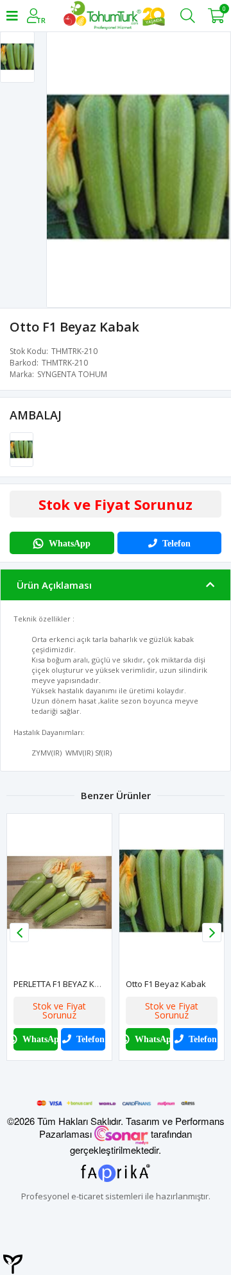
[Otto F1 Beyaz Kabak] (21, 449)
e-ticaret (87, 1196)
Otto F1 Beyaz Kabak (166, 984)
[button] (211, 932)
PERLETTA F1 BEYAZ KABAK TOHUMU (82, 984)
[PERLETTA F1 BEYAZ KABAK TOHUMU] (59, 892)
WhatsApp (69, 543)
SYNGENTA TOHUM (72, 374)
